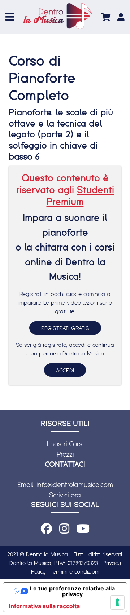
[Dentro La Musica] (57, 16)
